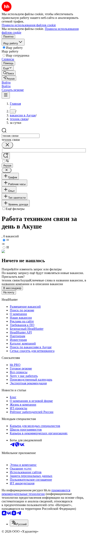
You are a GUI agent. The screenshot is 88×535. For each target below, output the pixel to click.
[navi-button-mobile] (6, 95)
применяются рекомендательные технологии (36, 492)
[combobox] (20, 136)
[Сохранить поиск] (6, 156)
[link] (9, 73)
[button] (6, 82)
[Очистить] (7, 145)
